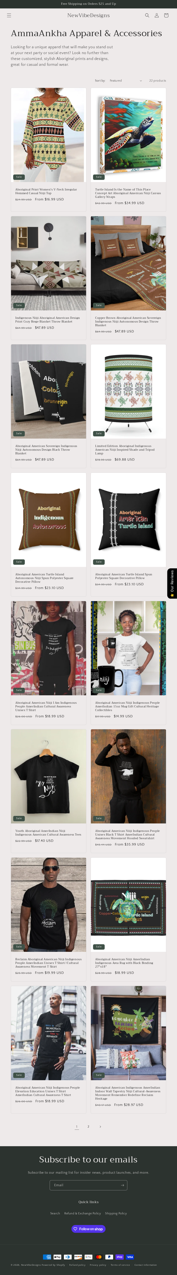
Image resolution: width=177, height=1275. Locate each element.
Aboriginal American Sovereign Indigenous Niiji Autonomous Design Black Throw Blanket (46, 449)
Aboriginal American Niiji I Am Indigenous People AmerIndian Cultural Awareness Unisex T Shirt (46, 706)
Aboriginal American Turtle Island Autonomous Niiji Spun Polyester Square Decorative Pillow (44, 578)
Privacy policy (98, 1265)
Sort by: (100, 80)
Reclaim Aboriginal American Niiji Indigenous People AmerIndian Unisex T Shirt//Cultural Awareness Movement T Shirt (48, 963)
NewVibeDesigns (31, 1265)
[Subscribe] (122, 1185)
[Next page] (100, 1126)
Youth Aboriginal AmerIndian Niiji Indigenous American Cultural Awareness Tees (48, 833)
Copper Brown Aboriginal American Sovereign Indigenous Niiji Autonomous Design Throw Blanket (128, 321)
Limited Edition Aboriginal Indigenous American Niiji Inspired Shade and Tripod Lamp (125, 449)
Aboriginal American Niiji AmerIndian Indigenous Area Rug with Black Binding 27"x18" (124, 963)
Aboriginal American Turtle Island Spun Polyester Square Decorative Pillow (123, 576)
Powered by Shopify (53, 1265)
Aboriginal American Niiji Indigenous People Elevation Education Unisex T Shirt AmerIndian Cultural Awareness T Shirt (47, 1091)
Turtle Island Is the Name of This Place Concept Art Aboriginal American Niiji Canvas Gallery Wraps (128, 193)
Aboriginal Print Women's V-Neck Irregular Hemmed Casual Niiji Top (46, 191)
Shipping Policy (116, 1213)
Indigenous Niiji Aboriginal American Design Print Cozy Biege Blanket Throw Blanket (47, 320)
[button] (9, 15)
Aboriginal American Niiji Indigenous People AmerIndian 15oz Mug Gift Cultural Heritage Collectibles (127, 706)
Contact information (145, 1265)
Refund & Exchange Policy (82, 1213)
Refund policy (77, 1265)
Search (55, 1213)
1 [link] (76, 1127)
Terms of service (120, 1265)
